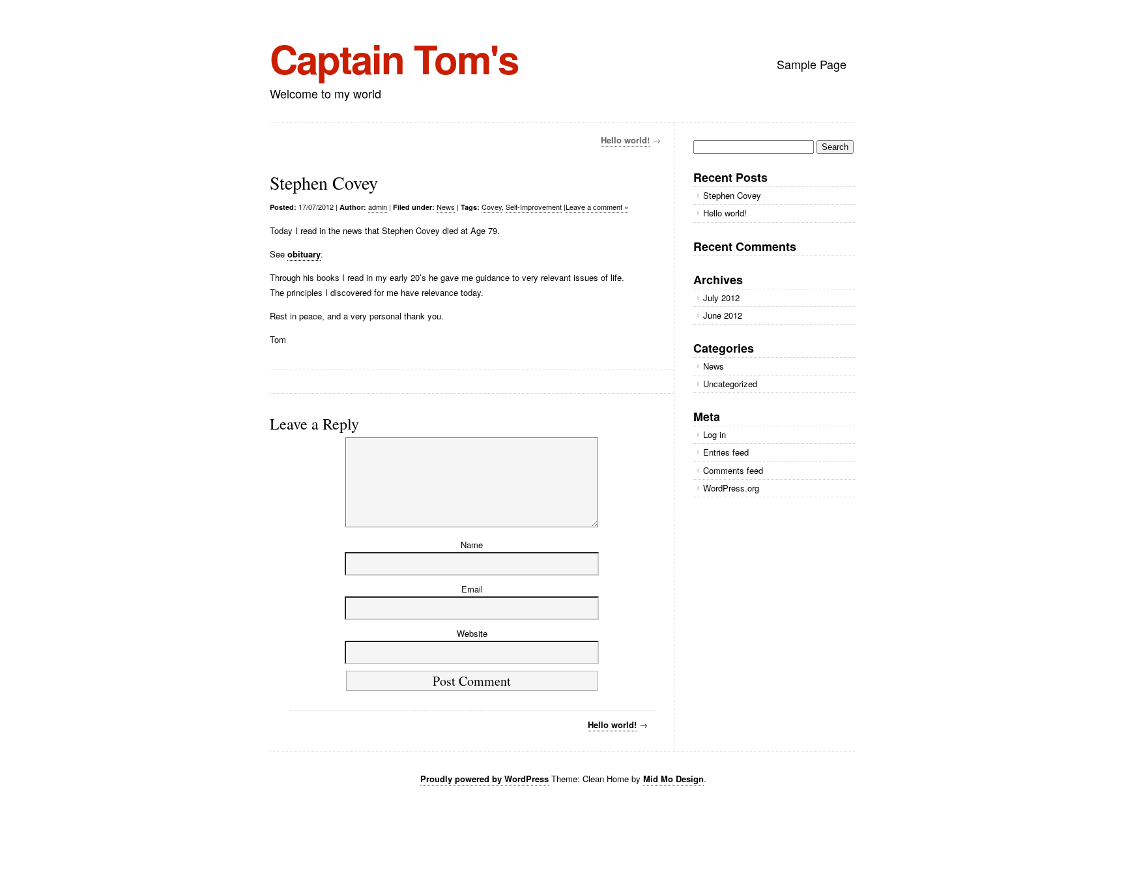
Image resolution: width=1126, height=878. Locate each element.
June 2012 (722, 315)
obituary (304, 254)
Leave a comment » (597, 206)
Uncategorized (730, 383)
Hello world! (625, 140)
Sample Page (811, 63)
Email (472, 589)
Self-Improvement (534, 206)
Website (472, 633)
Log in (714, 434)
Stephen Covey (732, 195)
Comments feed (733, 470)
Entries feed (726, 452)
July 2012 (721, 297)
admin (377, 206)
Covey (492, 206)
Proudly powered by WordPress (484, 778)
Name (472, 544)
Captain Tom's (394, 58)
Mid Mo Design (673, 778)
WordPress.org (731, 488)
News (446, 206)
